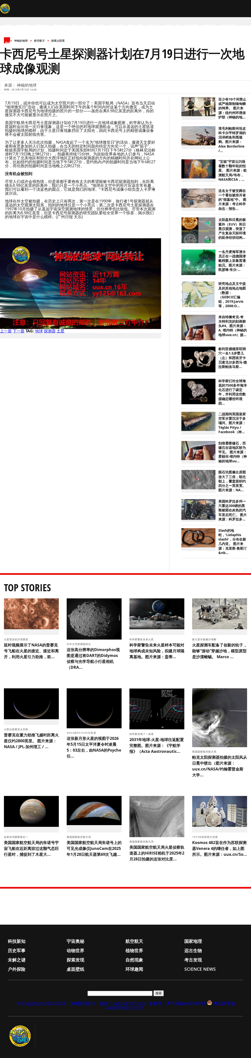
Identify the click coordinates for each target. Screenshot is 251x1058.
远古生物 (153, 26)
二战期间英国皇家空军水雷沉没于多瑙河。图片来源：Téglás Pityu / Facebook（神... (232, 423)
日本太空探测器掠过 (79, 644)
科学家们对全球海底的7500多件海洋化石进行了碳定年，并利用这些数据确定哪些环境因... (232, 392)
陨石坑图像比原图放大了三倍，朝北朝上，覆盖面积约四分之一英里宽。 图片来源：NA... (232, 481)
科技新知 (23, 26)
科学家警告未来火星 (142, 639)
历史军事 (97, 26)
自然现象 (209, 26)
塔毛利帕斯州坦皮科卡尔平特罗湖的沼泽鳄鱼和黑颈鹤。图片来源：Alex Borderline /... (232, 139)
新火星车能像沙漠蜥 (204, 639)
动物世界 (116, 26)
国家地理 (79, 26)
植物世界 (134, 26)
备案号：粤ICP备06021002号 (177, 1003)
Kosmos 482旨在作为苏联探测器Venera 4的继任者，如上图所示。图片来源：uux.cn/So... (219, 848)
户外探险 (11, 43)
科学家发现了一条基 (142, 734)
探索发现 (190, 26)
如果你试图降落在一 (16, 837)
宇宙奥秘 (41, 26)
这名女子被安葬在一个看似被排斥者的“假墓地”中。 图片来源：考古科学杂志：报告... (232, 200)
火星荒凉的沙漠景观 (16, 639)
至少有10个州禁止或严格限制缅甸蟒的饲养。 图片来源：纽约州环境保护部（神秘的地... (232, 108)
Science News (73, 43)
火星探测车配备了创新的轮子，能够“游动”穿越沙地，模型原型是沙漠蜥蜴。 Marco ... (219, 650)
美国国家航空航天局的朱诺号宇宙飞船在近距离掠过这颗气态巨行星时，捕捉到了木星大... (31, 848)
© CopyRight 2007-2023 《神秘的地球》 (57, 1003)
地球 (39, 331)
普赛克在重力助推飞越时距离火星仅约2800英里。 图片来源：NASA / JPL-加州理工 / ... (31, 740)
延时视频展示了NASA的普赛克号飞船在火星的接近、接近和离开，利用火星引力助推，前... (31, 650)
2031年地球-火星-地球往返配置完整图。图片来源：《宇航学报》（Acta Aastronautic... (156, 745)
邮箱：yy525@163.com (123, 1003)
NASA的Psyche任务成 (82, 732)
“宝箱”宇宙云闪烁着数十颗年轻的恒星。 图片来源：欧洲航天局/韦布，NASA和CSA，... (232, 170)
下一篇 (19, 331)
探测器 (50, 331)
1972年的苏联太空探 (205, 837)
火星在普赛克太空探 (16, 729)
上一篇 (6, 331)
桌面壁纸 (30, 43)
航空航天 (60, 26)
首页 (8, 26)
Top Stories (27, 587)
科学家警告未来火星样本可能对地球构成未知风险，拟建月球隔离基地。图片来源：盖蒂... (156, 650)
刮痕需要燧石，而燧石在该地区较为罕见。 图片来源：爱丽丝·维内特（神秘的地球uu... (232, 452)
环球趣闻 (49, 43)
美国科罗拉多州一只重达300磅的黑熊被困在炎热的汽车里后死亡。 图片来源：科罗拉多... (232, 510)
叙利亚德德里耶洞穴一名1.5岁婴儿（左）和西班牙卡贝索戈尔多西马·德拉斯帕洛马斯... (232, 358)
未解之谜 (172, 26)
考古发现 (228, 26)
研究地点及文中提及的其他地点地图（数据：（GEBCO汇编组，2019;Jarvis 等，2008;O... (232, 294)
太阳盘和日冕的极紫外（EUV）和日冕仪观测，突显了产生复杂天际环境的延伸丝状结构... (232, 228)
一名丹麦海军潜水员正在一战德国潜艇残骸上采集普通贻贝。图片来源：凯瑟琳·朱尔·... (232, 261)
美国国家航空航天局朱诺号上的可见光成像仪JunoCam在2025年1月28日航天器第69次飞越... (94, 848)
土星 (60, 331)
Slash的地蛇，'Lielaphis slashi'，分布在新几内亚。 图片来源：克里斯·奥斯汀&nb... (232, 541)
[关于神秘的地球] (21, 1036)
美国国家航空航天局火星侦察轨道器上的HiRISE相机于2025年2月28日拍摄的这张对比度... (156, 853)
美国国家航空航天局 (204, 751)
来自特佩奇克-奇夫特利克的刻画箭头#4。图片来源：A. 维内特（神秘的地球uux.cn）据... (232, 326)
